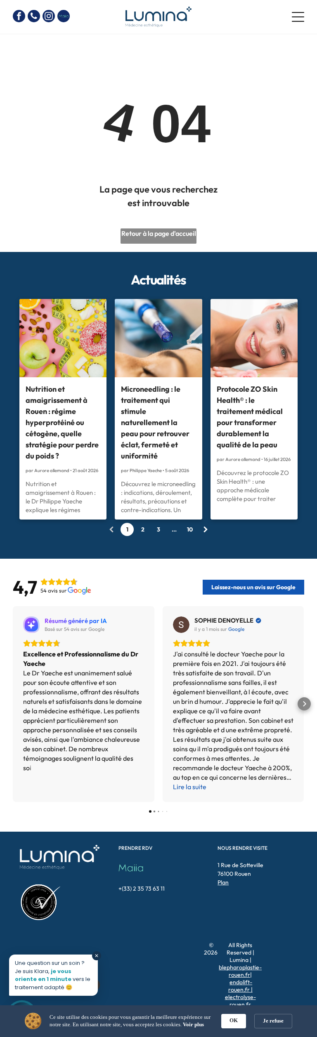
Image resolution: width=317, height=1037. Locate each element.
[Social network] (63, 17)
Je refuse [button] (273, 1021)
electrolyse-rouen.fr (240, 1000)
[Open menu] (298, 17)
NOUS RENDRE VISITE (242, 848)
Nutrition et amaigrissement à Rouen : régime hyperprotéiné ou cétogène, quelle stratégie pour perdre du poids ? (62, 422)
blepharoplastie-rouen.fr (240, 971)
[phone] (34, 17)
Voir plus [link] (193, 1024)
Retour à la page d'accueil (158, 233)
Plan (223, 882)
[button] (12, 703)
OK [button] (233, 1020)
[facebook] (19, 17)
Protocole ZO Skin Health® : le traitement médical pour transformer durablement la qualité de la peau (250, 416)
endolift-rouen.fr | (240, 985)
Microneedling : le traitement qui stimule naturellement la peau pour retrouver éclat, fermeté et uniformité (155, 422)
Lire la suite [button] (189, 787)
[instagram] (49, 17)
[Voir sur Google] (181, 624)
